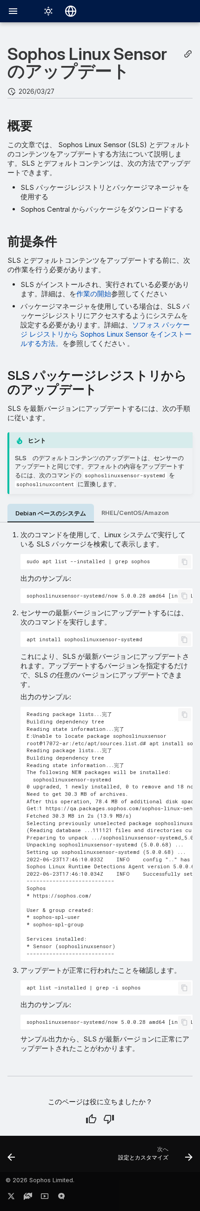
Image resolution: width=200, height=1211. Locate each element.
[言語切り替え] (70, 11)
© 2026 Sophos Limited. (40, 1180)
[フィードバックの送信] (61, 1198)
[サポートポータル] (27, 1198)
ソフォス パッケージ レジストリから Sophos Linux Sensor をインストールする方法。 (106, 334)
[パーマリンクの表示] (188, 54)
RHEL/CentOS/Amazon (135, 512)
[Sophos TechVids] (44, 1198)
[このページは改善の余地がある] (109, 1119)
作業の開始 (93, 293)
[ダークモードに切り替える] (48, 11)
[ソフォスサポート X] (11, 1198)
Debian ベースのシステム (50, 513)
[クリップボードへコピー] (184, 561)
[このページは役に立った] (91, 1119)
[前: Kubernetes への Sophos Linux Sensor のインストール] (11, 1156)
